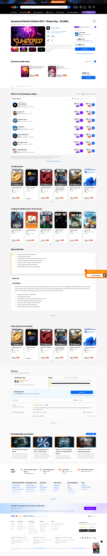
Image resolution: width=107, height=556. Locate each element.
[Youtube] (83, 538)
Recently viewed (20, 86)
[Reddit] (88, 538)
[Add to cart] (93, 104)
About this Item (29, 86)
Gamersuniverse (22, 149)
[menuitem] (14, 12)
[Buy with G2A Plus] (81, 104)
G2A (13, 15)
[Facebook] (80, 538)
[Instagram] (90, 538)
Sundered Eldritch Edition (31, 15)
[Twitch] (85, 538)
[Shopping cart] (93, 7)
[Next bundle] (95, 61)
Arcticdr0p (82, 32)
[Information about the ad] (81, 30)
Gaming (17, 15)
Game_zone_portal (23, 134)
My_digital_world (22, 142)
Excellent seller (22, 105)
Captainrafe (21, 111)
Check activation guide (55, 28)
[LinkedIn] (95, 538)
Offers (12, 86)
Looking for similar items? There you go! (26, 209)
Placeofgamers (22, 104)
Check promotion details (16, 508)
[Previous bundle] (93, 61)
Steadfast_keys (22, 119)
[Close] (105, 2)
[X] (93, 538)
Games (22, 15)
